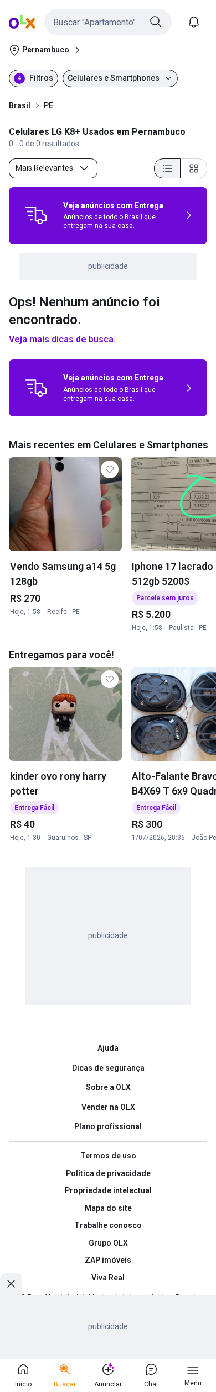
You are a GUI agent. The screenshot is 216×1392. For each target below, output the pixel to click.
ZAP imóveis (108, 1260)
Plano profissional (108, 1126)
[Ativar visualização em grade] (194, 168)
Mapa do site (108, 1208)
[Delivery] (36, 215)
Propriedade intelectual (108, 1190)
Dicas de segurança (108, 1067)
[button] (108, 22)
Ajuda (108, 1048)
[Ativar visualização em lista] (167, 168)
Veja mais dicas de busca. (62, 339)
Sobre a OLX (108, 1087)
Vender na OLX (108, 1107)
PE (48, 105)
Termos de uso (108, 1155)
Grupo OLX (108, 1242)
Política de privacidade (108, 1173)
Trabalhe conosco (108, 1225)
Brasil (19, 105)
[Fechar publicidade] (11, 1284)
